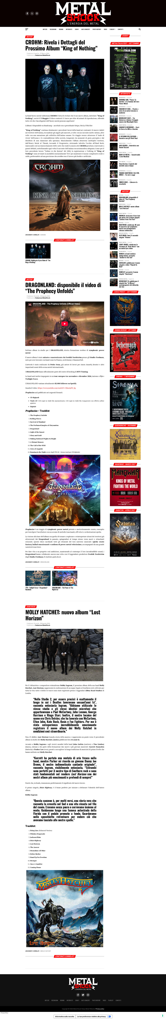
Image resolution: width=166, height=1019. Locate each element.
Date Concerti (85, 29)
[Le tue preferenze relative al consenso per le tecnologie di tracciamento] (162, 1015)
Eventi (77, 29)
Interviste (69, 29)
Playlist (112, 29)
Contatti (120, 29)
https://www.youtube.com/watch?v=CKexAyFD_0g (57, 388)
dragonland (45, 562)
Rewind (61, 29)
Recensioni (53, 29)
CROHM (43, 235)
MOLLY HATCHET (46, 951)
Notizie (45, 29)
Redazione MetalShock (42, 55)
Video (105, 29)
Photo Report (97, 29)
